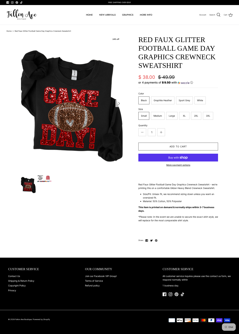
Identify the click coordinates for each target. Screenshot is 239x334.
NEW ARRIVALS (107, 14)
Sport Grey (184, 100)
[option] (72, 103)
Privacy (12, 290)
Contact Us (14, 276)
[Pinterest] (17, 2)
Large (172, 115)
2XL (196, 115)
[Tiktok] (21, 2)
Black (144, 100)
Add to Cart (178, 146)
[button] (165, 82)
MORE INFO (146, 14)
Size (140, 109)
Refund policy (92, 285)
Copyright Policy (17, 285)
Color (141, 93)
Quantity (142, 125)
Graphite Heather (163, 100)
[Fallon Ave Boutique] (22, 14)
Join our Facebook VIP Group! (101, 276)
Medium (157, 115)
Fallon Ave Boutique (23, 319)
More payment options (178, 165)
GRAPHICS (127, 14)
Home (9, 31)
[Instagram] (12, 2)
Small (144, 115)
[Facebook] (8, 2)
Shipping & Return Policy (21, 280)
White (200, 100)
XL (184, 115)
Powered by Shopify (41, 319)
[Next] (119, 103)
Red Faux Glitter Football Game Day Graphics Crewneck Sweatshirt (43, 31)
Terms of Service (94, 280)
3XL (208, 115)
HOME (89, 14)
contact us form (218, 276)
